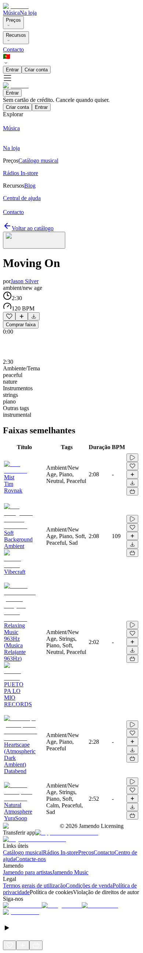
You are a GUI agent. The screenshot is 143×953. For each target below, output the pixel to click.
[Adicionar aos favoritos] (9, 316)
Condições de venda (89, 885)
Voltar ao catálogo (33, 228)
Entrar (12, 69)
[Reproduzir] (132, 458)
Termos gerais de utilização (34, 885)
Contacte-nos (30, 859)
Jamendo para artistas (27, 872)
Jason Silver (24, 281)
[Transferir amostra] (34, 316)
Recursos (16, 35)
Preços (13, 20)
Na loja (28, 13)
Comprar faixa (21, 324)
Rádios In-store (60, 852)
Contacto (13, 49)
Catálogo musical (23, 852)
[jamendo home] (16, 6)
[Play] (34, 240)
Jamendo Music (70, 872)
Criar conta (36, 69)
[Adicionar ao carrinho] (132, 491)
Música (11, 13)
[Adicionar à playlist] (21, 316)
